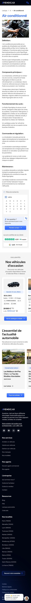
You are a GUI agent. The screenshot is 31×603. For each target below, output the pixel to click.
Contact (4, 490)
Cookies (4, 584)
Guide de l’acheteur (8, 483)
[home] (8, 3)
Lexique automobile (8, 507)
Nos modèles (6, 455)
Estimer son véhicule (8, 448)
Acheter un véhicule (8, 442)
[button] (27, 2)
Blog (3, 500)
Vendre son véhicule (8, 445)
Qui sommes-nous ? (8, 479)
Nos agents (5, 469)
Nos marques (6, 452)
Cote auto (5, 510)
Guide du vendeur (7, 486)
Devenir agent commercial (10, 466)
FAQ (3, 504)
